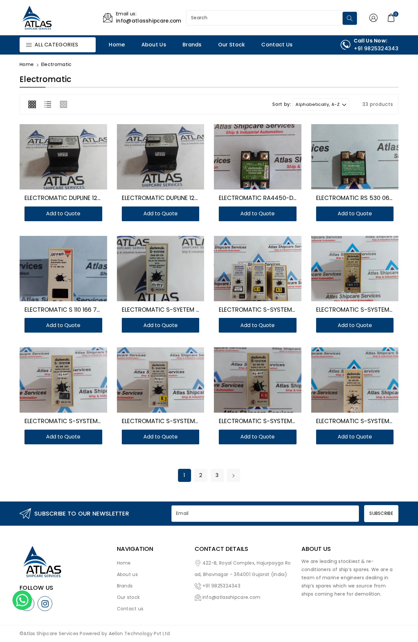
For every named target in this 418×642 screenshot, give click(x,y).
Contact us (130, 608)
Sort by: (281, 104)
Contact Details (221, 548)
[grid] (32, 104)
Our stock (128, 597)
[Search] (350, 18)
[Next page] (233, 475)
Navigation (135, 548)
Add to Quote (63, 213)
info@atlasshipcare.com (231, 597)
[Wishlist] (55, 158)
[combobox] (265, 17)
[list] (47, 104)
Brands (125, 586)
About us (127, 574)
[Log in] (373, 17)
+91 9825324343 (221, 586)
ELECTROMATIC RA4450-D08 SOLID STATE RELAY (287, 198)
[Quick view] (71, 158)
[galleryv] (63, 104)
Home (27, 64)
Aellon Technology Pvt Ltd (139, 633)
